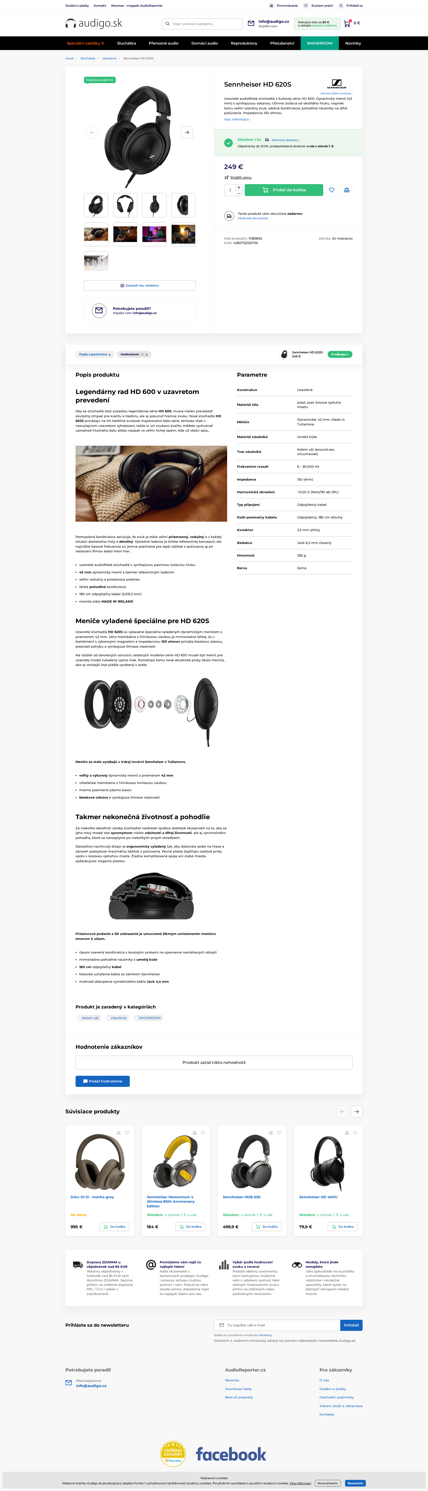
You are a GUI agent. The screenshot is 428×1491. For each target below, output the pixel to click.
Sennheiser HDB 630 (242, 1197)
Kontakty (327, 1414)
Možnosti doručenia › (253, 218)
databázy (265, 1335)
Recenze (232, 1380)
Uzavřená (109, 58)
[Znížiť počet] (239, 193)
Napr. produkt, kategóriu (193, 24)
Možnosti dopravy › (286, 140)
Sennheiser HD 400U (318, 1197)
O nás (324, 1380)
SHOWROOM (149, 1018)
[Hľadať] (167, 23)
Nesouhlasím (328, 1483)
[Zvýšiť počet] (239, 187)
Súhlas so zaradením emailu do (243, 1335)
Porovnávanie (287, 5)
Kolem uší (90, 1018)
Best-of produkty (239, 1397)
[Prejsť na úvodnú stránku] (93, 24)
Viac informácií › (237, 119)
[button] (187, 132)
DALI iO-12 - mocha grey (92, 1197)
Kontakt (100, 5)
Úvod (69, 58)
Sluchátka (87, 58)
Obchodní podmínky (337, 1397)
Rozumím (355, 1483)
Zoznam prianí (322, 5)
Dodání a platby (77, 5)
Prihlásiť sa (355, 5)
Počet (230, 190)
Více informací (300, 1483)
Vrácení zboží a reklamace (341, 1406)
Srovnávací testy (238, 1389)
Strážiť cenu (240, 177)
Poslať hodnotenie (105, 1081)
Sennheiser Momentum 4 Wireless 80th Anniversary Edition (171, 1201)
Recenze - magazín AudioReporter (136, 5)
